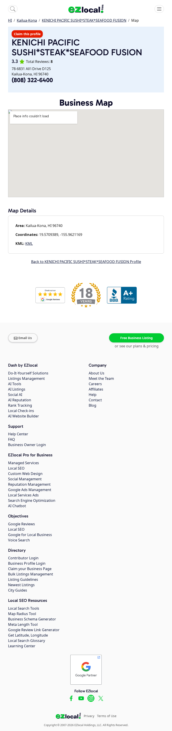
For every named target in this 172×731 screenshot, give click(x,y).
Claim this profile (27, 34)
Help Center (18, 434)
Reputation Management (29, 484)
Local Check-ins (21, 410)
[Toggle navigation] (159, 9)
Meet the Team (101, 378)
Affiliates (96, 389)
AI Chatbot (17, 505)
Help (93, 394)
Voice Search (19, 540)
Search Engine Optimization (31, 500)
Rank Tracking (20, 405)
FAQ (11, 439)
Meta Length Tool (23, 624)
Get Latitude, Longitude (28, 635)
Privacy (89, 716)
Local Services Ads (23, 495)
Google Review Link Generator (34, 629)
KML (29, 243)
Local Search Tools (23, 608)
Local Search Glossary (26, 640)
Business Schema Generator (32, 619)
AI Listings (16, 389)
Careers (95, 383)
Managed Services (23, 462)
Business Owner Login (27, 444)
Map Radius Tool (22, 613)
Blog (92, 405)
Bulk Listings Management (30, 574)
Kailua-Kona (27, 20)
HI (10, 20)
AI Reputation (19, 400)
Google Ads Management (29, 489)
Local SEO (16, 468)
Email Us (25, 338)
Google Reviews (21, 524)
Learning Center (21, 645)
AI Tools (14, 383)
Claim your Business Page (30, 568)
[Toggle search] (12, 9)
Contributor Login (23, 558)
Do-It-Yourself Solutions (28, 373)
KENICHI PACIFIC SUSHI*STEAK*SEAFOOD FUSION (84, 20)
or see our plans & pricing (137, 346)
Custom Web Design (25, 473)
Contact (95, 400)
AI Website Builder (23, 416)
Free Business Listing (136, 338)
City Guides (17, 590)
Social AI (15, 394)
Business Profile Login (26, 563)
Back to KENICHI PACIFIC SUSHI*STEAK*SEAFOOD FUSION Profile (86, 261)
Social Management (25, 479)
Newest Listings (21, 584)
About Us (96, 373)
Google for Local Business (30, 534)
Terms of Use (106, 716)
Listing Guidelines (23, 579)
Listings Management (26, 378)
